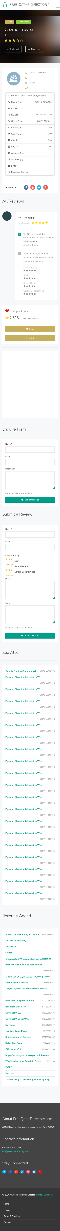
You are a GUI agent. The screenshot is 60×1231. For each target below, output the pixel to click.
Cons (7, 603)
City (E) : (31, 140)
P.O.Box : (31, 114)
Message (10, 468)
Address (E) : (17, 153)
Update (31, 338)
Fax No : (15, 108)
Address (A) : (17, 159)
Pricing (7, 1210)
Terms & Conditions (13, 1216)
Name (8, 444)
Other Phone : (31, 121)
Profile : (28, 95)
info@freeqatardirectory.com (15, 1151)
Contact (7, 1222)
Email (8, 456)
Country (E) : (31, 127)
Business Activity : (20, 172)
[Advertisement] (30, 384)
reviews (32, 318)
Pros (7, 579)
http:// (32, 82)
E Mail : (14, 165)
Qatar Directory (45, 1194)
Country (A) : (31, 133)
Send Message (32, 499)
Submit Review (31, 635)
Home (6, 1204)
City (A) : (31, 146)
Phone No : (31, 102)
